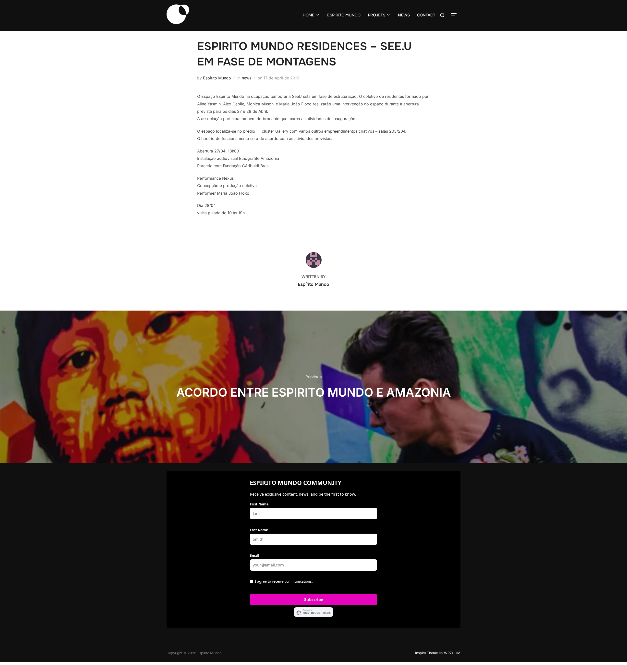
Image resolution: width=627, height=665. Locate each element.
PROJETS (376, 15)
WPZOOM (452, 653)
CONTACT (426, 15)
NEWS (404, 15)
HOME (308, 15)
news (246, 77)
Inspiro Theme (426, 653)
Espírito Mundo (217, 77)
